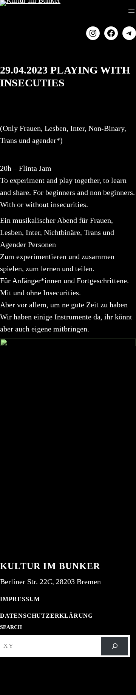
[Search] (114, 646)
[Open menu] (131, 11)
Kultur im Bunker (50, 566)
